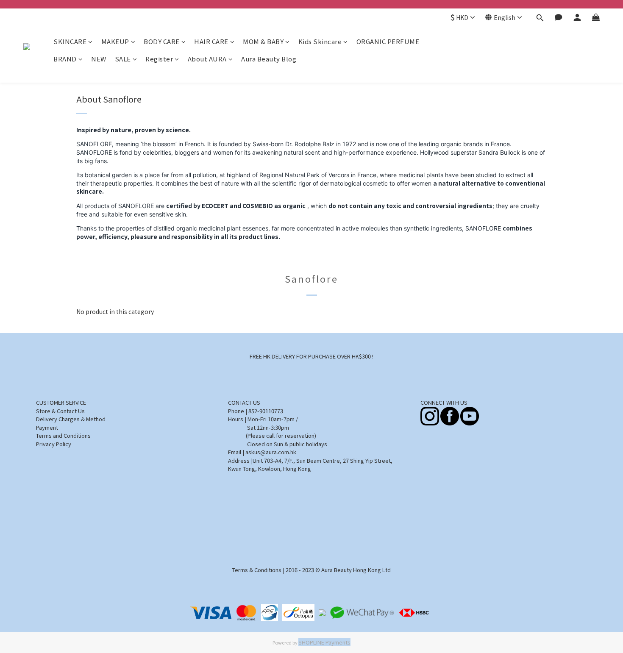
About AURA (207, 58)
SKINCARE (69, 41)
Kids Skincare (320, 41)
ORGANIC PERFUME (388, 41)
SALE (123, 58)
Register (159, 58)
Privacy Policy (53, 444)
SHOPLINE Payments (324, 642)
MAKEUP (115, 41)
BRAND (65, 58)
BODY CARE (162, 41)
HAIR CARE (211, 41)
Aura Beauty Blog (268, 58)
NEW (98, 58)
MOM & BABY (263, 41)
